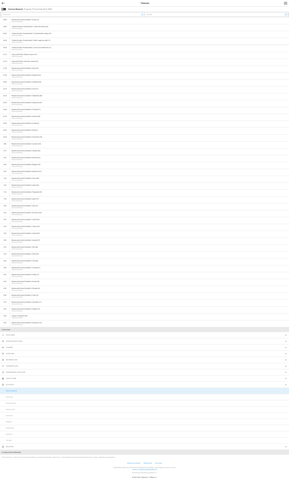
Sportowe (10, 353)
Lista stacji (158, 463)
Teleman (144, 3)
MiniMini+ (9, 422)
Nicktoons (9, 434)
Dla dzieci (10, 384)
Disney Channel (11, 403)
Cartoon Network (11, 391)
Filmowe (9, 347)
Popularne (10, 335)
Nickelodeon (10, 428)
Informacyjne (11, 360)
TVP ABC (9, 440)
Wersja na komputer (133, 463)
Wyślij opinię (147, 463)
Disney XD (9, 415)
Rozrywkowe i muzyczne (15, 372)
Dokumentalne (12, 366)
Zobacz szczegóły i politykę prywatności (144, 469)
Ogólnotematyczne (14, 341)
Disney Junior (10, 409)
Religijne (10, 446)
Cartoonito (9, 397)
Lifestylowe (11, 378)
